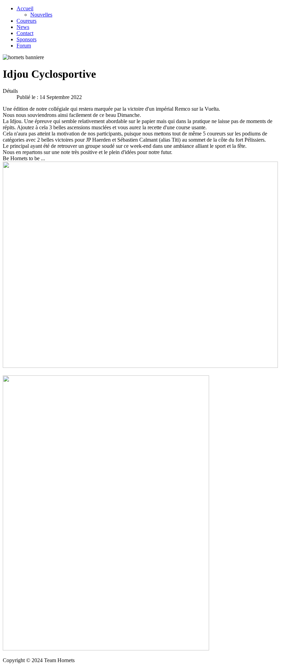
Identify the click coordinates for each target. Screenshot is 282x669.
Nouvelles (41, 15)
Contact (25, 33)
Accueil (25, 8)
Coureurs (26, 21)
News (23, 27)
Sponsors (26, 39)
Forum (24, 45)
